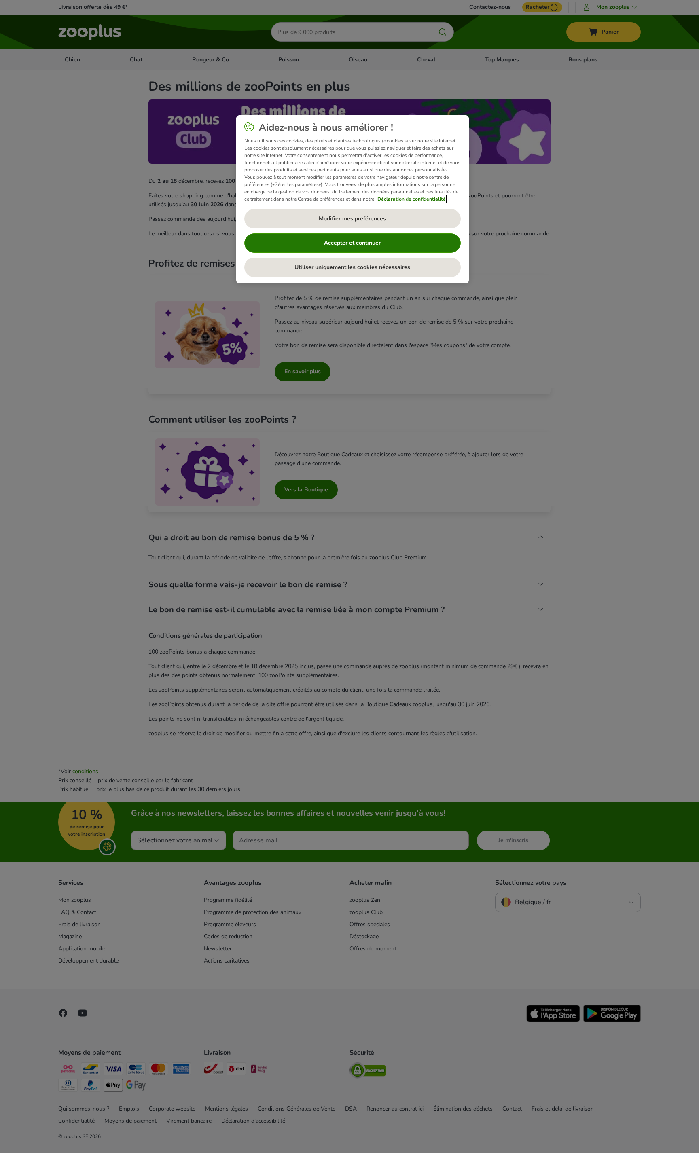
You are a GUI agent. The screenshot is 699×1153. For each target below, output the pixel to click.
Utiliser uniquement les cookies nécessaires (352, 267)
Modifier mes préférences (352, 218)
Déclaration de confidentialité (411, 199)
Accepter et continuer (352, 243)
